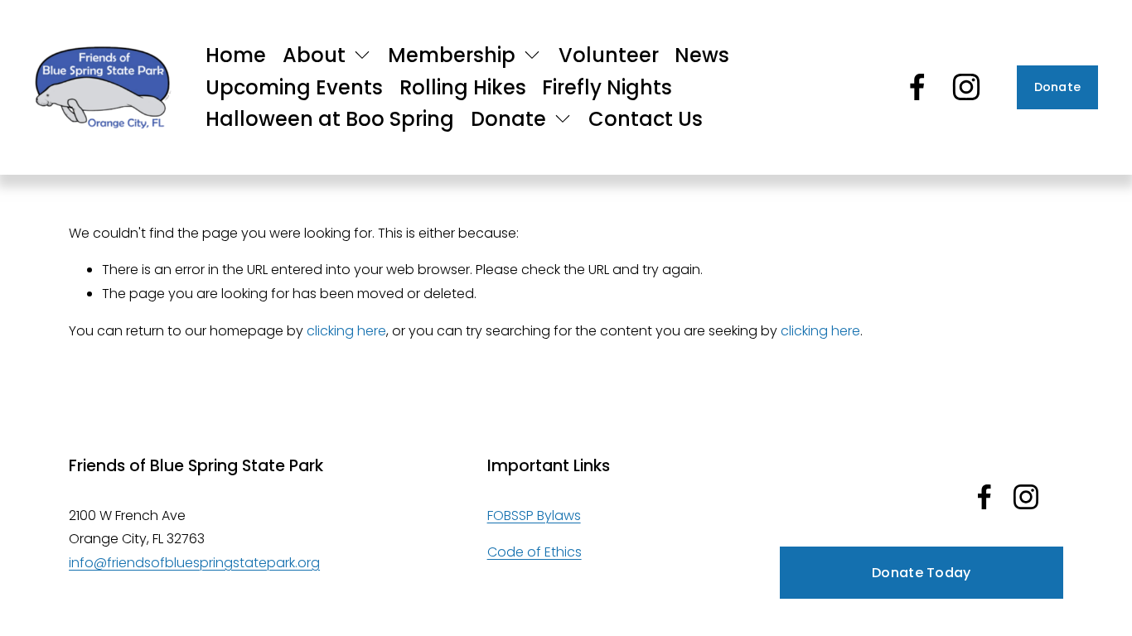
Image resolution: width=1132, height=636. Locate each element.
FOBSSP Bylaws (534, 515)
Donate (1057, 87)
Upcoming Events (294, 87)
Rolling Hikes (462, 87)
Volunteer (609, 55)
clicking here (346, 330)
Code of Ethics (534, 551)
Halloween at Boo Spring (330, 118)
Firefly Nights (607, 87)
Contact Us (645, 118)
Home (236, 55)
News (702, 55)
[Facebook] (917, 87)
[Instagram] (966, 87)
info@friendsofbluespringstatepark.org (194, 562)
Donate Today (921, 572)
